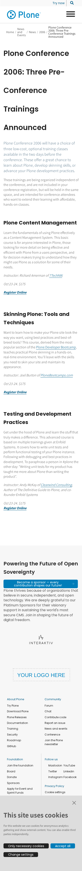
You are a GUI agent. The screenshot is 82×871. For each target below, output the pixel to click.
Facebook (70, 777)
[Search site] (70, 3)
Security (12, 734)
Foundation (15, 759)
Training (12, 728)
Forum (49, 705)
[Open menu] (69, 14)
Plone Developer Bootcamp (56, 347)
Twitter (52, 771)
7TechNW (55, 275)
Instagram (55, 777)
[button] (40, 584)
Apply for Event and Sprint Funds (20, 790)
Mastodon (55, 765)
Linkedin (68, 771)
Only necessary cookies (26, 846)
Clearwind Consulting (56, 485)
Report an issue (55, 723)
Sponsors (13, 783)
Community (53, 699)
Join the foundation (20, 765)
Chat (48, 711)
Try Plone (13, 705)
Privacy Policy (54, 786)
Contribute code (55, 717)
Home (10, 32)
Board (11, 771)
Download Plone (17, 711)
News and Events (21, 32)
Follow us (51, 759)
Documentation (17, 723)
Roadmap (14, 740)
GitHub (11, 746)
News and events (56, 728)
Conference (52, 734)
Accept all (62, 846)
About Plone (15, 699)
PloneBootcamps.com (56, 375)
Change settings (20, 854)
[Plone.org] (24, 14)
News (32, 32)
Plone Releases (17, 717)
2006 (42, 32)
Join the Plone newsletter (54, 742)
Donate (12, 777)
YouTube (69, 765)
